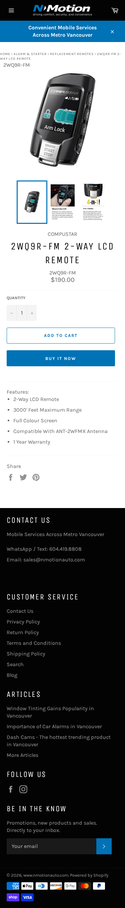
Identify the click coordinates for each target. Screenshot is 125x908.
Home (5, 54)
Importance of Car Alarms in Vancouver (54, 726)
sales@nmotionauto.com (54, 559)
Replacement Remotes (72, 54)
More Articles (22, 755)
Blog (12, 675)
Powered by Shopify (89, 875)
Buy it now (60, 358)
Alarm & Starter (30, 54)
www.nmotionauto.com (45, 875)
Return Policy (23, 632)
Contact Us (20, 611)
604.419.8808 (65, 549)
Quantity (16, 298)
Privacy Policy (23, 621)
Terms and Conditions (34, 643)
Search (15, 664)
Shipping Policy (26, 653)
